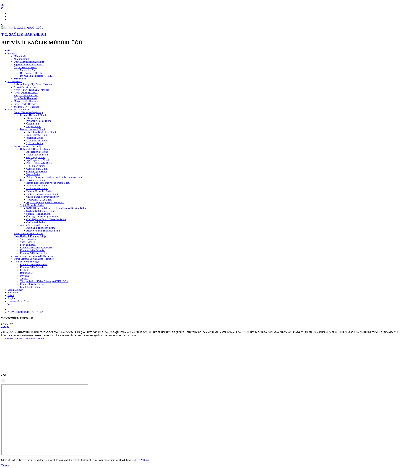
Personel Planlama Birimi (38, 121)
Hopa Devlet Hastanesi (25, 98)
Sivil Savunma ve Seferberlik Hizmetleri (34, 256)
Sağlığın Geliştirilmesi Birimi (40, 211)
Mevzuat (24, 275)
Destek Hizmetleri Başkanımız (29, 61)
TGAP (11, 295)
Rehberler (25, 270)
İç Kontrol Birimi (34, 143)
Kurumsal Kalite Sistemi (32, 284)
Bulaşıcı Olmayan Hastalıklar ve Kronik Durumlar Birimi (54, 177)
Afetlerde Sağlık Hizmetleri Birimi (43, 230)
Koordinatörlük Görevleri (32, 250)
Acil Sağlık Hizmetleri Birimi (34, 225)
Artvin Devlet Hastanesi (26, 92)
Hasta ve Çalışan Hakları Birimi (42, 194)
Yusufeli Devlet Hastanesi (26, 106)
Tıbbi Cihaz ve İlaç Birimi (39, 199)
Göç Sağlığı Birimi (35, 157)
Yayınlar (24, 278)
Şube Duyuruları (28, 239)
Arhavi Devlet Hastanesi (26, 87)
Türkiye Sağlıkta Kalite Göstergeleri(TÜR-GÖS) (44, 281)
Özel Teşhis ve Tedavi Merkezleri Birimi (46, 219)
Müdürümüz (20, 56)
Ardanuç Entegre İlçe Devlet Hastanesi (33, 84)
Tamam (5, 465)
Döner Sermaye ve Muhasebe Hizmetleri (34, 258)
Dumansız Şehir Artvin (19, 301)
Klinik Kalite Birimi (30, 287)
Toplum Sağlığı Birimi (37, 154)
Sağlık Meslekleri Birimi (38, 213)
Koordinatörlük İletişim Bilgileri (36, 247)
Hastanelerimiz (15, 81)
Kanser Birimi (33, 174)
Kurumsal (12, 53)
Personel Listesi (28, 244)
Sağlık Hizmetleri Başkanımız (28, 64)
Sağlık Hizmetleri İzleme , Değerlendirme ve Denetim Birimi (56, 208)
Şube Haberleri (27, 242)
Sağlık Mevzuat (15, 289)
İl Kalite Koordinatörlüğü (26, 261)
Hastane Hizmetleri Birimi (39, 191)
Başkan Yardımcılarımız (25, 67)
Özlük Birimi (32, 123)
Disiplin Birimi (33, 126)
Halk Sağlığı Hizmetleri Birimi (35, 149)
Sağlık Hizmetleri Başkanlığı (28, 146)
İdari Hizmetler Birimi (37, 135)
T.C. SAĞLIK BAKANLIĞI (23, 34)
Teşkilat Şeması (21, 78)
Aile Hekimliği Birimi (37, 151)
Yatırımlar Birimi (34, 137)
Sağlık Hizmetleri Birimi (32, 205)
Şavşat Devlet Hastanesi (26, 104)
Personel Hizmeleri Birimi (33, 115)
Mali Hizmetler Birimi (37, 140)
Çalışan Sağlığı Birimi (37, 168)
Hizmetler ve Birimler (18, 109)
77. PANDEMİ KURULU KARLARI (27, 312)
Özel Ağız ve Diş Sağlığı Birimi (42, 216)
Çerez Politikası (141, 460)
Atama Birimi (33, 118)
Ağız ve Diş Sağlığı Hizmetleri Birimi (45, 202)
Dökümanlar (26, 273)
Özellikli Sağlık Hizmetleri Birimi (43, 197)
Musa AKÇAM (28, 70)
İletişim (11, 298)
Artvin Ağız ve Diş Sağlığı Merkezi (31, 90)
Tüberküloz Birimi (35, 166)
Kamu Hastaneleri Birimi (32, 180)
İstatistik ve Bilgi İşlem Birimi (41, 132)
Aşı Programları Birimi (37, 160)
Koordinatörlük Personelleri (33, 253)
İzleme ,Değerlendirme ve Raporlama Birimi (48, 182)
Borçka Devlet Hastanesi (26, 95)
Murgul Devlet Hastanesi (26, 101)
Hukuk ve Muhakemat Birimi (28, 233)
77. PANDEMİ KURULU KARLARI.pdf (22, 338)
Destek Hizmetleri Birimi (32, 129)
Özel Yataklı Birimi (35, 222)
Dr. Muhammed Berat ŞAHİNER (36, 75)
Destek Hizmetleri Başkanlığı (28, 112)
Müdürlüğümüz (21, 59)
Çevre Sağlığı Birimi (36, 171)
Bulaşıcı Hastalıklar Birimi (39, 163)
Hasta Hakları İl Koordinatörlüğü (30, 236)
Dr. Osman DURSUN (31, 73)
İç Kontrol (13, 292)
